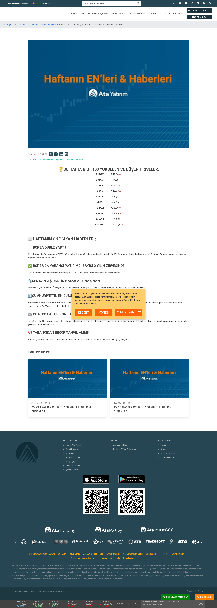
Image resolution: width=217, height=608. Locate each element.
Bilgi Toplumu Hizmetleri (110, 554)
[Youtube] (180, 3)
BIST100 (32, 159)
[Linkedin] (198, 3)
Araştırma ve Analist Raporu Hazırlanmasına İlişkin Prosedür (95, 558)
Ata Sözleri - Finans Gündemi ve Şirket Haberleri (42, 24)
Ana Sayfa (7, 24)
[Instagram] (192, 3)
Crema (200, 591)
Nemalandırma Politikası (133, 558)
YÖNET (103, 312)
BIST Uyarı (62, 554)
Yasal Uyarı (164, 554)
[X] (174, 3)
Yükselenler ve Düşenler (51, 159)
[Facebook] (186, 3)
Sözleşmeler (151, 554)
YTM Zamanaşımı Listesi (133, 554)
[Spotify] (204, 3)
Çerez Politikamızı (133, 300)
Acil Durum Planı (90, 554)
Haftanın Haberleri (74, 159)
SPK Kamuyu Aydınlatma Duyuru (42, 554)
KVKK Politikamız (178, 554)
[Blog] (210, 3)
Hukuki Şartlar (74, 554)
